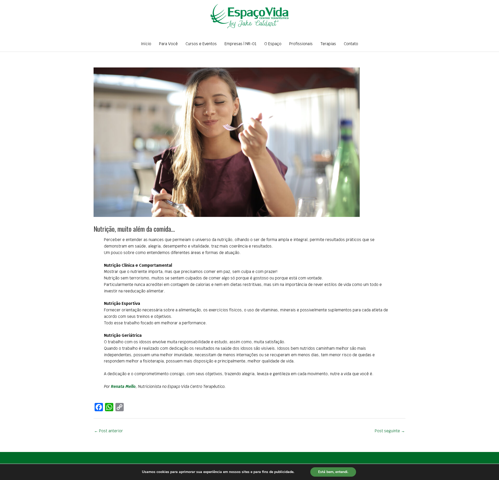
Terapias (328, 43)
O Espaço (272, 43)
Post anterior (108, 430)
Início (146, 43)
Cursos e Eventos (201, 43)
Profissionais (301, 43)
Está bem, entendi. (333, 471)
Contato (351, 43)
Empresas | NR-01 (241, 43)
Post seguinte (390, 430)
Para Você (168, 43)
